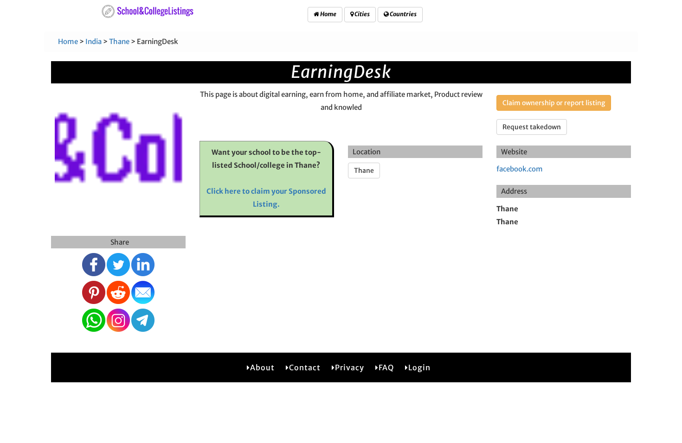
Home (327, 14)
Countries (403, 14)
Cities (362, 14)
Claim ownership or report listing (553, 103)
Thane (119, 41)
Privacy (349, 367)
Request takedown (531, 127)
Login (419, 367)
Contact (305, 367)
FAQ (386, 367)
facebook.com (519, 169)
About (262, 367)
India (93, 41)
